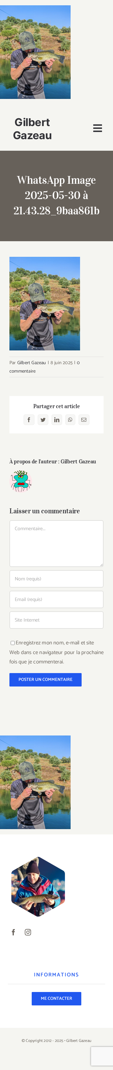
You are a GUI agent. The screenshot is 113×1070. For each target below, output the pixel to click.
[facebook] (13, 932)
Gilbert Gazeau (31, 363)
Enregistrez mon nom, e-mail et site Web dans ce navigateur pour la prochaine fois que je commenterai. (56, 652)
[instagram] (28, 932)
